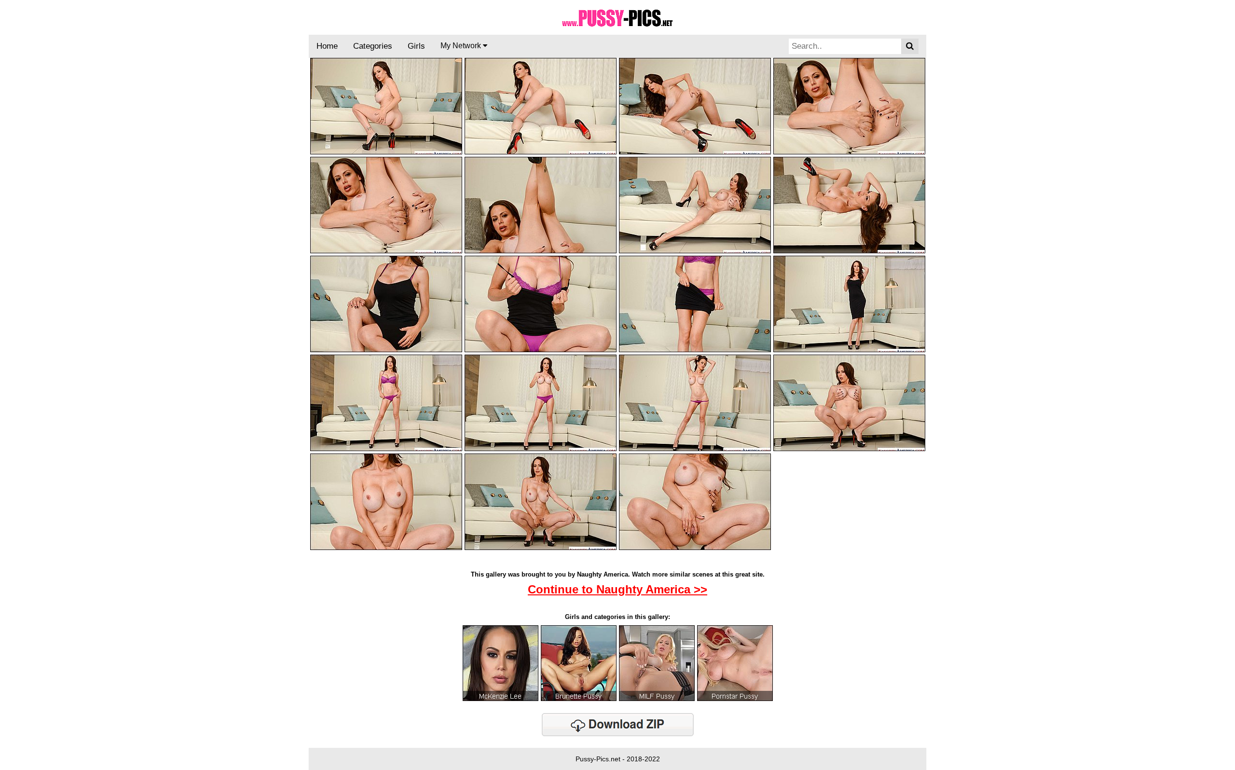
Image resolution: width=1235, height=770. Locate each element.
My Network (461, 45)
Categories (372, 46)
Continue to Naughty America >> (617, 589)
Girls (416, 46)
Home (327, 46)
